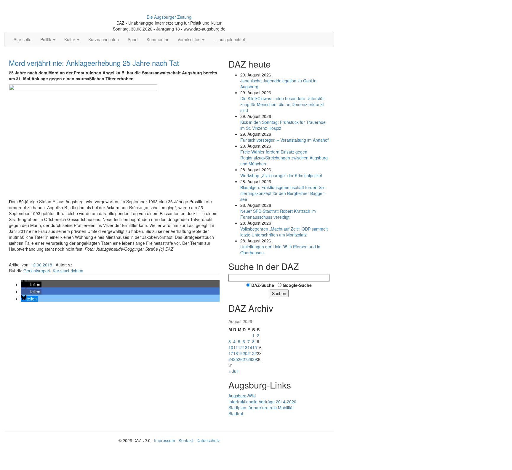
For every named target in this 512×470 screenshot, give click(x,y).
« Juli (233, 371)
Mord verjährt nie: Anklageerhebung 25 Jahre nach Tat (94, 62)
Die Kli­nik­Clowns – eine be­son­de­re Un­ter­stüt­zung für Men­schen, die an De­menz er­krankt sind (282, 104)
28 (249, 359)
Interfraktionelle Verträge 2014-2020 (262, 402)
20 (245, 353)
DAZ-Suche (262, 285)
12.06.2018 (42, 265)
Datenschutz (208, 440)
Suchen (279, 293)
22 (254, 353)
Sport (133, 39)
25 (235, 359)
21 (249, 353)
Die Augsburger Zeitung (169, 17)
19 (240, 353)
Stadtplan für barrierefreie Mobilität (261, 407)
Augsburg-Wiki (242, 396)
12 (240, 347)
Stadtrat (235, 413)
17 (230, 353)
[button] (31, 284)
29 (254, 359)
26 (240, 359)
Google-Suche (297, 285)
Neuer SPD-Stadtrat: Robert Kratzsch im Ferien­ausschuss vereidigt (278, 214)
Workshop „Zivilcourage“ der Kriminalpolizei (281, 175)
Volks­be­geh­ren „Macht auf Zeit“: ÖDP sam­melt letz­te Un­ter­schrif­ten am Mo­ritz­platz (284, 232)
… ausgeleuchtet (229, 39)
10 (230, 347)
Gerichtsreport (36, 271)
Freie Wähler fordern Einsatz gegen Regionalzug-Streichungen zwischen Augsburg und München (284, 158)
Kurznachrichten (103, 39)
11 (235, 347)
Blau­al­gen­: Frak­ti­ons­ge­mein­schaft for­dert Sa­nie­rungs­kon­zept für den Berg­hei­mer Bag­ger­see (282, 193)
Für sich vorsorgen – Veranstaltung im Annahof (284, 140)
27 (245, 359)
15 (254, 347)
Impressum (164, 440)
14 (249, 347)
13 (245, 347)
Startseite (22, 39)
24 (230, 359)
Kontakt (186, 440)
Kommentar (158, 39)
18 (235, 353)
